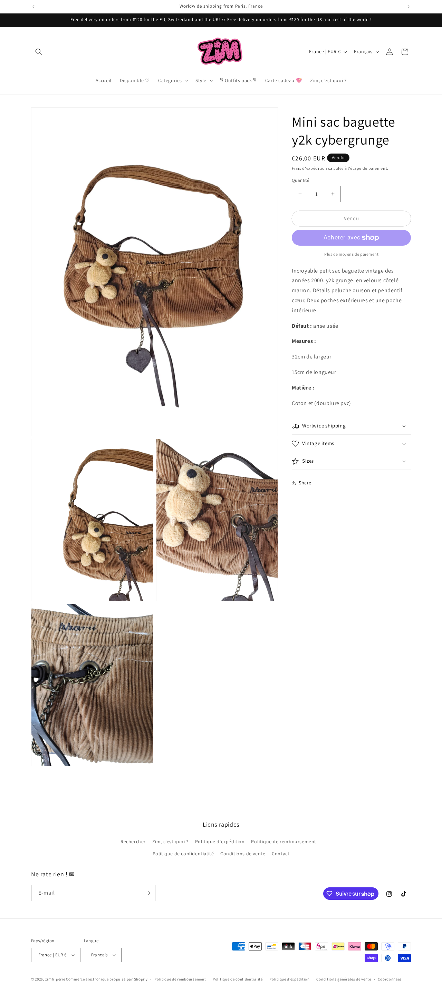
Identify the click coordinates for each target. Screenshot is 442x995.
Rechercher (133, 841)
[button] (38, 51)
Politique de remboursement (283, 841)
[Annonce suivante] (408, 6)
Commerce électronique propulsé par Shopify (106, 979)
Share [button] (305, 483)
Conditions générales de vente (343, 978)
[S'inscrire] (147, 893)
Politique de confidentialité (183, 853)
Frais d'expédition (309, 168)
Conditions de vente (242, 853)
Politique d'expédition (220, 841)
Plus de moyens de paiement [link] (351, 254)
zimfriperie (55, 979)
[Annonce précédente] (33, 6)
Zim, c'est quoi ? (170, 841)
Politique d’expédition (289, 978)
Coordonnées (390, 978)
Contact (280, 853)
